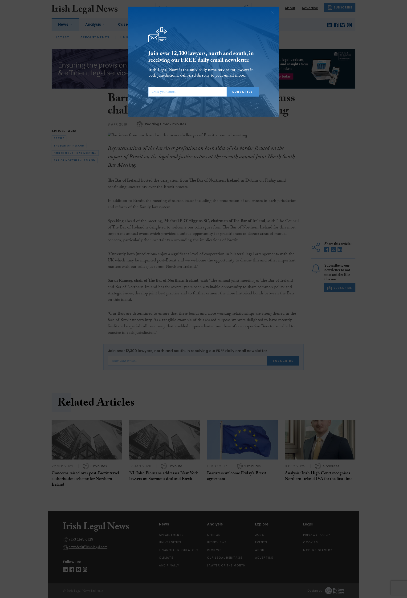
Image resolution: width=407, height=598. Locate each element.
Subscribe (242, 92)
